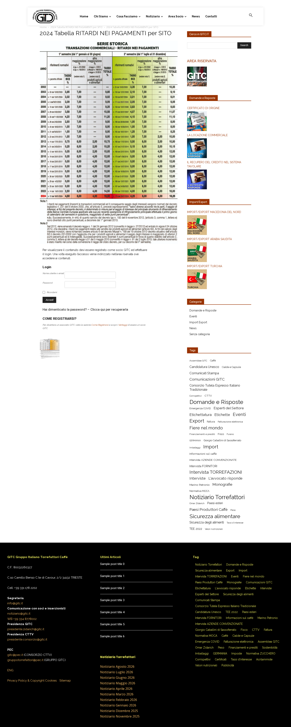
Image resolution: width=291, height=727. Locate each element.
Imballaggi (195, 447)
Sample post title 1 (112, 576)
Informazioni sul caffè (203, 453)
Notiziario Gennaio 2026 (118, 705)
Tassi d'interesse (235, 522)
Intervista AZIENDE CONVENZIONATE (213, 459)
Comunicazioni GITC (207, 379)
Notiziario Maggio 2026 (117, 683)
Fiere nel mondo (206, 428)
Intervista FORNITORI (203, 466)
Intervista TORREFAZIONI (215, 472)
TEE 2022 (195, 529)
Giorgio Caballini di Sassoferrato (222, 440)
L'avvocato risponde (225, 478)
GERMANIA (195, 440)
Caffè (213, 360)
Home (43, 27)
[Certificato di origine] (219, 121)
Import (210, 447)
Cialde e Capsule (231, 367)
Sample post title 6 (112, 636)
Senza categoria (199, 334)
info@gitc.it (15, 603)
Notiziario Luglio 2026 (116, 672)
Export (196, 421)
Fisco (221, 434)
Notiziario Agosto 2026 (117, 666)
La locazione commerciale (207, 135)
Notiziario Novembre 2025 (120, 716)
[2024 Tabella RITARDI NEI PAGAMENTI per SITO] (109, 243)
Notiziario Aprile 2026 (116, 688)
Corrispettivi (195, 396)
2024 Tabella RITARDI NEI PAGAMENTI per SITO (76, 27)
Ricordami (52, 292)
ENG (10, 670)
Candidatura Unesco (204, 367)
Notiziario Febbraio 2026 (118, 700)
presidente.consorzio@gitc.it (27, 639)
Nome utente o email (53, 273)
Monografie (222, 484)
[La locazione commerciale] (219, 148)
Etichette (222, 415)
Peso (233, 510)
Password (47, 283)
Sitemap (65, 680)
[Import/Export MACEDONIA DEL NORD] (219, 225)
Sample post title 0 (112, 564)
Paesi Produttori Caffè (208, 509)
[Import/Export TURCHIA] (219, 279)
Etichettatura (200, 415)
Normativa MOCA (199, 490)
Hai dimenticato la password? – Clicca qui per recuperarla (85, 309)
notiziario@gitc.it (18, 613)
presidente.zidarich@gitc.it (25, 629)
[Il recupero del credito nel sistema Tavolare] (219, 180)
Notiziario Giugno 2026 (117, 677)
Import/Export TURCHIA (204, 266)
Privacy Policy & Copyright (25, 680)
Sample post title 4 (112, 612)
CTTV (208, 395)
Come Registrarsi (99, 325)
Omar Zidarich (196, 503)
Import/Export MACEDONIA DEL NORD (214, 212)
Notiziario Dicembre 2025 (119, 711)
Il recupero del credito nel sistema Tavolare (214, 164)
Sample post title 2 (112, 588)
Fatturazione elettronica (230, 421)
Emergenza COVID (200, 408)
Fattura (211, 421)
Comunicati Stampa (204, 373)
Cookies (51, 680)
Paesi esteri (215, 503)
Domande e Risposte (202, 310)
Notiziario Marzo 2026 (116, 694)
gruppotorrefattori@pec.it (25, 660)
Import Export (198, 322)
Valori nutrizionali (214, 529)
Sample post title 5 (112, 624)
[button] (251, 15)
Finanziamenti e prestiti (202, 434)
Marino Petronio (199, 484)
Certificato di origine (203, 108)
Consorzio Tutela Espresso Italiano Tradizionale (214, 387)
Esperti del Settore (229, 408)
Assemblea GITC (198, 360)
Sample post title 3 (112, 600)
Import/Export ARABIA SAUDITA (209, 239)
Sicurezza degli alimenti (206, 522)
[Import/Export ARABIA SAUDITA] (219, 252)
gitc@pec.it (15, 655)
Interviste (197, 478)
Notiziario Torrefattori (217, 497)
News (193, 328)
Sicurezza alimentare (214, 516)
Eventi (193, 316)
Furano (230, 434)
